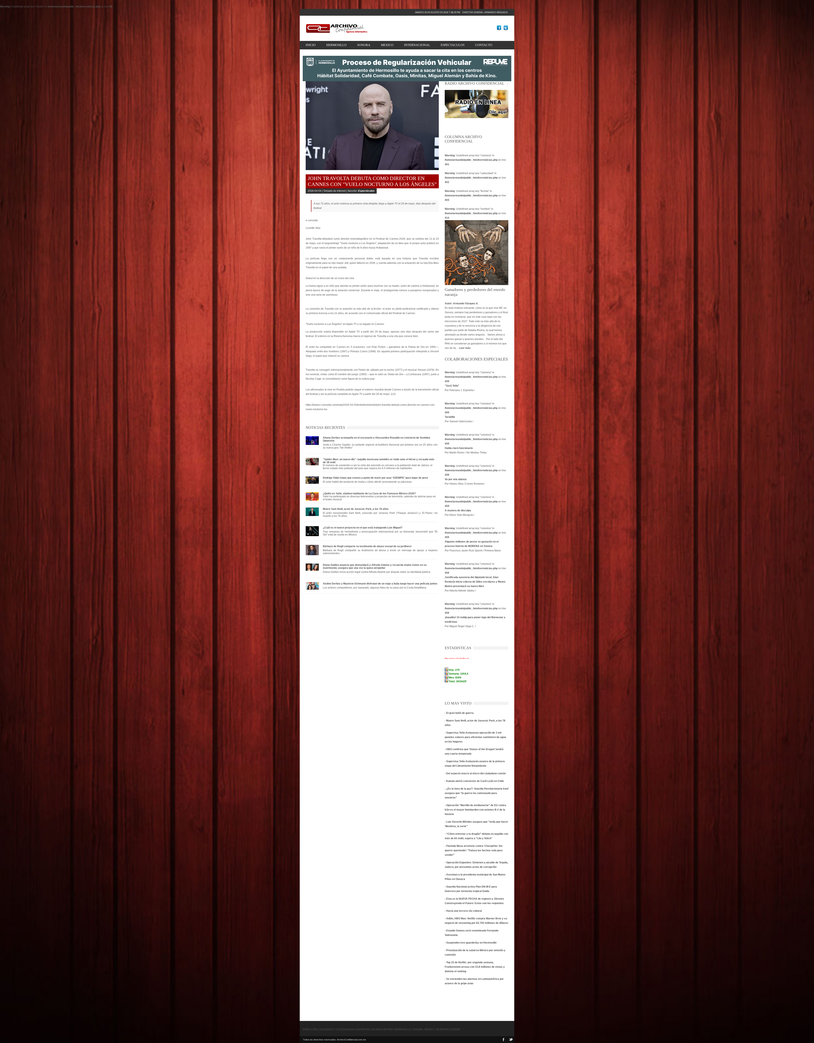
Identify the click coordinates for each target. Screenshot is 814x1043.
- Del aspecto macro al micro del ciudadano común (475, 773)
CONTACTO (483, 45)
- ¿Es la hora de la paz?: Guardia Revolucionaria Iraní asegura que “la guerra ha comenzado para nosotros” (476, 793)
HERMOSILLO (336, 45)
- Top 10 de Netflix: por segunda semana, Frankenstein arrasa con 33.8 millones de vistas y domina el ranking (475, 967)
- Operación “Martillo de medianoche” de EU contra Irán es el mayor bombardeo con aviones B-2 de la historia (475, 810)
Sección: (361, 190)
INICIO (311, 45)
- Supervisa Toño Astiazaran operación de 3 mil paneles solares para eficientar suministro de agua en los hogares (475, 737)
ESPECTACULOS (452, 45)
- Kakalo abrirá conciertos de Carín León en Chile (474, 781)
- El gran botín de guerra (459, 713)
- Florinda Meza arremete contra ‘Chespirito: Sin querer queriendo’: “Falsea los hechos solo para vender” (474, 850)
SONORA (363, 45)
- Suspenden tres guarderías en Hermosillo (470, 942)
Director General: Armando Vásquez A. (461, 12)
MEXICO (387, 45)
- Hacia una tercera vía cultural (463, 910)
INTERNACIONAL (417, 45)
